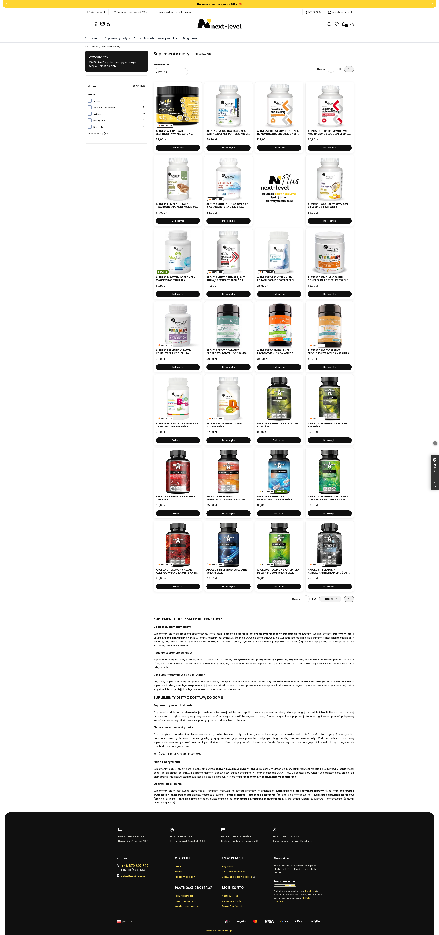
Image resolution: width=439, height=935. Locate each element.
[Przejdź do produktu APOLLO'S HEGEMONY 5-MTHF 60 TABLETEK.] (178, 472)
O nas (178, 866)
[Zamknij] (435, 443)
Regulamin (228, 866)
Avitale (97, 114)
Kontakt (179, 871)
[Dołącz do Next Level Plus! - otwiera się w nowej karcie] (279, 190)
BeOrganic (99, 120)
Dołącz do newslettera (290, 885)
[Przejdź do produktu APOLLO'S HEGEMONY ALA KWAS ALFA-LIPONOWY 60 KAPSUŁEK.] (330, 472)
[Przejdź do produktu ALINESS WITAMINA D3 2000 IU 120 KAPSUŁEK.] (228, 399)
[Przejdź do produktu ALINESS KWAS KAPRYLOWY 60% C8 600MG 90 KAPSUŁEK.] (330, 179)
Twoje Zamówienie (233, 906)
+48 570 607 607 (135, 865)
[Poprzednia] (6, 4)
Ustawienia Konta (232, 901)
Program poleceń (185, 876)
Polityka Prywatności (233, 871)
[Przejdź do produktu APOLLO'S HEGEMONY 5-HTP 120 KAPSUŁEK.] (279, 399)
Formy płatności (184, 895)
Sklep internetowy (218, 930)
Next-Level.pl (91, 46)
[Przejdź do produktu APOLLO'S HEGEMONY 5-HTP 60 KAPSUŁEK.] (330, 399)
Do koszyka (178, 147)
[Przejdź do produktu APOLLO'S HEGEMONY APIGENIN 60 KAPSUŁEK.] (228, 545)
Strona (320, 69)
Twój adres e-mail (285, 881)
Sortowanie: (162, 64)
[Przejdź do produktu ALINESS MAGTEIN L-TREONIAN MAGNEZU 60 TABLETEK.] (178, 252)
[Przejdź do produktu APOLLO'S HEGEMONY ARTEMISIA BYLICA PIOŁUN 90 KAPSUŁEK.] (279, 545)
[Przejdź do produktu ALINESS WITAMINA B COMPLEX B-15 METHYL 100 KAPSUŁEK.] (178, 399)
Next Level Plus (230, 895)
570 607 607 (314, 12)
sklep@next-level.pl (342, 12)
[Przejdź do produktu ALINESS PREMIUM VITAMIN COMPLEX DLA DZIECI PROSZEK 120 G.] (330, 252)
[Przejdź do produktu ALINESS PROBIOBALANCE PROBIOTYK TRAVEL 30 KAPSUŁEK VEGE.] (330, 325)
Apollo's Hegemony (104, 107)
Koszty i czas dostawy (187, 906)
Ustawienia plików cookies (237, 876)
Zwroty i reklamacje (186, 901)
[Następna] (432, 4)
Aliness (97, 101)
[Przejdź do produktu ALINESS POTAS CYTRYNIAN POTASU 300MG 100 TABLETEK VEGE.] (279, 252)
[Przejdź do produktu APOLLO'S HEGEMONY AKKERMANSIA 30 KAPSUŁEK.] (279, 472)
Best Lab (98, 127)
